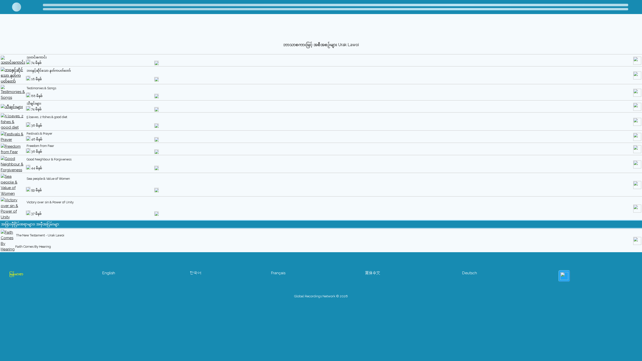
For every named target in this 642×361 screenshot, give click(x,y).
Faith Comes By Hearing (33, 246)
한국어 (195, 273)
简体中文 (372, 273)
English (108, 273)
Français (278, 273)
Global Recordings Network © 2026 (321, 296)
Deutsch (469, 273)
